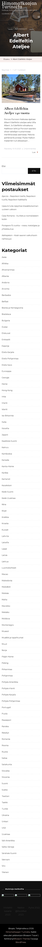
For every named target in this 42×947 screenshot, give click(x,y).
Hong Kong (7, 390)
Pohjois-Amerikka (10, 682)
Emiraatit (6, 340)
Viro (3, 866)
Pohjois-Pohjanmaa (11, 701)
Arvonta (5, 289)
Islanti (4, 409)
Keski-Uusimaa (9, 498)
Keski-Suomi (7, 492)
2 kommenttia (30, 149)
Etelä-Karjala (8, 352)
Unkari (5, 821)
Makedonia (7, 581)
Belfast (5, 301)
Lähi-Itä (5, 536)
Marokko (6, 606)
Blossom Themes (22, 939)
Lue (34, 152)
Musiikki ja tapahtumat (12, 638)
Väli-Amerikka (8, 841)
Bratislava (6, 314)
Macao (5, 574)
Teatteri (5, 796)
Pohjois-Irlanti (8, 688)
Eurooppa (6, 371)
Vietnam (6, 860)
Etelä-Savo (7, 365)
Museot (5, 631)
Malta (4, 600)
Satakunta (7, 764)
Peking (5, 663)
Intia (4, 397)
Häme (4, 384)
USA (4, 828)
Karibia (5, 473)
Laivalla (5, 542)
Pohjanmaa (7, 676)
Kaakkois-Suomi (9, 441)
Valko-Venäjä (8, 847)
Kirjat (4, 511)
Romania (6, 739)
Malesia (5, 593)
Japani (5, 435)
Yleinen (5, 872)
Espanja (5, 346)
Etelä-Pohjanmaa (10, 359)
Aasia (4, 257)
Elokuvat (6, 333)
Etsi (4, 166)
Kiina (4, 504)
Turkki (5, 809)
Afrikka (5, 263)
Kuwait (5, 530)
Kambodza (7, 454)
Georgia (5, 378)
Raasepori (6, 720)
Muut (4, 644)
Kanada (5, 460)
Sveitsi (4, 790)
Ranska (5, 726)
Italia (4, 422)
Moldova (6, 619)
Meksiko (5, 612)
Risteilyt (5, 733)
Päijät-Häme (8, 657)
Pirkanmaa (7, 669)
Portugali (6, 707)
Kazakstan (7, 485)
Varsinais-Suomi (9, 853)
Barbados (6, 295)
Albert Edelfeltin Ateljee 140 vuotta (16, 110)
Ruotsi (5, 752)
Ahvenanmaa (8, 270)
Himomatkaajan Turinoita (19, 5)
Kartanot (6, 479)
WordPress (21, 942)
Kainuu (5, 447)
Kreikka (5, 517)
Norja (4, 650)
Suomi (5, 783)
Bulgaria (6, 320)
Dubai (4, 327)
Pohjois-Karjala (9, 695)
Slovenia (6, 777)
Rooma (5, 745)
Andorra (5, 282)
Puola (4, 714)
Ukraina (5, 815)
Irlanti (4, 403)
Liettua (5, 562)
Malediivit (6, 587)
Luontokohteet (9, 568)
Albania (5, 276)
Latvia (4, 555)
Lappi (4, 549)
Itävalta (5, 428)
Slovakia (6, 771)
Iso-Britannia (8, 416)
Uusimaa (6, 834)
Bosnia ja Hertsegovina (12, 308)
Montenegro (8, 625)
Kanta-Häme (8, 466)
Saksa (4, 758)
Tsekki (5, 802)
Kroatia (5, 523)
